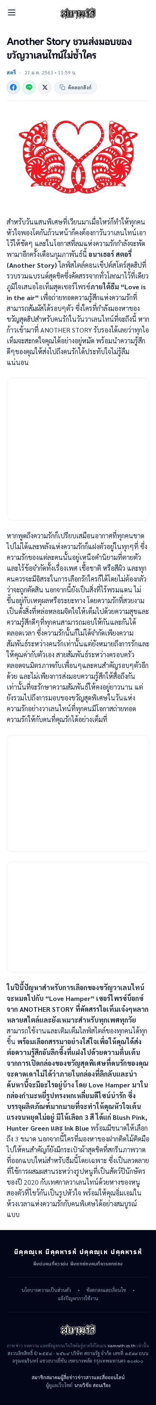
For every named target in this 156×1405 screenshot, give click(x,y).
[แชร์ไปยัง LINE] (29, 87)
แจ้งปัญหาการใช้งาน (78, 1298)
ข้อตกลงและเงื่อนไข (106, 1290)
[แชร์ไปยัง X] (45, 87)
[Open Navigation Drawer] (11, 12)
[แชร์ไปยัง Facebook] (13, 87)
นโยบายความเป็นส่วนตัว (46, 1290)
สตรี (11, 72)
